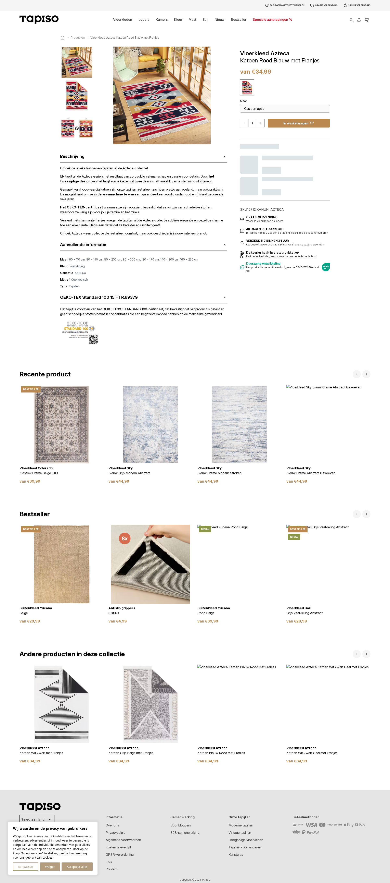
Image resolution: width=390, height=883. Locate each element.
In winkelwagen (295, 123)
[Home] (62, 37)
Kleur (178, 19)
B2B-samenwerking (184, 833)
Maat (192, 19)
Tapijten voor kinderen (245, 847)
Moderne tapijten (241, 825)
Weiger (50, 867)
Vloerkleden (122, 19)
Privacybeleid (115, 833)
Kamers (162, 19)
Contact (111, 869)
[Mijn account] (359, 19)
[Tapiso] (39, 19)
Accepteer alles (77, 867)
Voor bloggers (180, 825)
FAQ (109, 862)
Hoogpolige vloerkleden (246, 840)
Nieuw (219, 19)
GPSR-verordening (120, 854)
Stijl (205, 19)
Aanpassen (25, 867)
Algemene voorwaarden (123, 840)
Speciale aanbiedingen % (272, 19)
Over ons (112, 825)
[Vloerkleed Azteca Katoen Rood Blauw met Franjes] (247, 88)
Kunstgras (236, 854)
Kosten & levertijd (118, 847)
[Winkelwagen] (366, 19)
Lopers (144, 19)
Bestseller (238, 19)
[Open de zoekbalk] (351, 19)
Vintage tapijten (240, 833)
